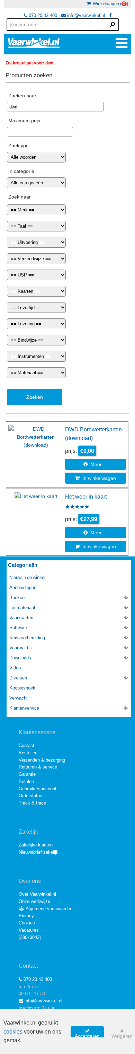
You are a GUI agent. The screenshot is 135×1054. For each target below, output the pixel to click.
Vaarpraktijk (21, 647)
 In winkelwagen (95, 478)
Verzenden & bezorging (42, 760)
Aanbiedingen (22, 587)
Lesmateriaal (22, 607)
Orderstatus (30, 795)
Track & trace (32, 803)
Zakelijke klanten (36, 844)
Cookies (27, 922)
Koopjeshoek (22, 688)
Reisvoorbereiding (27, 637)
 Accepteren (87, 1032)
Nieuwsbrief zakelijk (38, 852)
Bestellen (28, 752)
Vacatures (29, 930)
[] (30, 937)
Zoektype (18, 145)
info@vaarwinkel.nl (85, 15)
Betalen (26, 781)
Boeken (17, 597)
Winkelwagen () (109, 3)
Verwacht (18, 698)
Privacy (26, 915)
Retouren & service (38, 767)
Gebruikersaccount (37, 788)
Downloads (20, 658)
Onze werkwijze (34, 901)
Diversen (18, 678)
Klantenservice (24, 708)
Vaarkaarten (21, 617)
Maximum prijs (24, 120)
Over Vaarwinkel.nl (37, 894)
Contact (26, 745)
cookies (12, 1032)
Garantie (27, 774)
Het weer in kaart (86, 496)
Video (15, 668)
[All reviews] (77, 507)
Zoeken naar (22, 95)
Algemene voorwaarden (48, 908)
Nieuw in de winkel (27, 577)
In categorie (21, 171)
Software (18, 627)
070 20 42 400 (42, 15)
